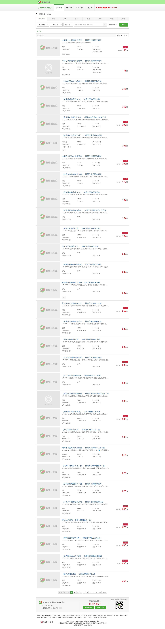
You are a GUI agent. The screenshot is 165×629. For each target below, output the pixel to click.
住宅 (53, 19)
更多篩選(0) (112, 24)
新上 (64, 150)
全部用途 (41, 19)
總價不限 (55, 24)
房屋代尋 (88, 607)
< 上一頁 (66, 592)
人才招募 (89, 8)
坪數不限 (67, 24)
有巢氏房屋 (44, 2)
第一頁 (60, 592)
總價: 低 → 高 (121, 35)
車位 (100, 19)
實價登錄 (69, 8)
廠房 (88, 19)
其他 (123, 19)
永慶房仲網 (46, 622)
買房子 (49, 14)
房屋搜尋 (58, 8)
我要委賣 (100, 607)
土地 (111, 19)
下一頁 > (98, 592)
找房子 (124, 24)
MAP (60, 608)
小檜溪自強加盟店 (45, 8)
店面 (64, 19)
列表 (40, 31)
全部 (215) (40, 35)
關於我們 (79, 8)
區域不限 (42, 24)
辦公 (76, 19)
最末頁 (104, 592)
